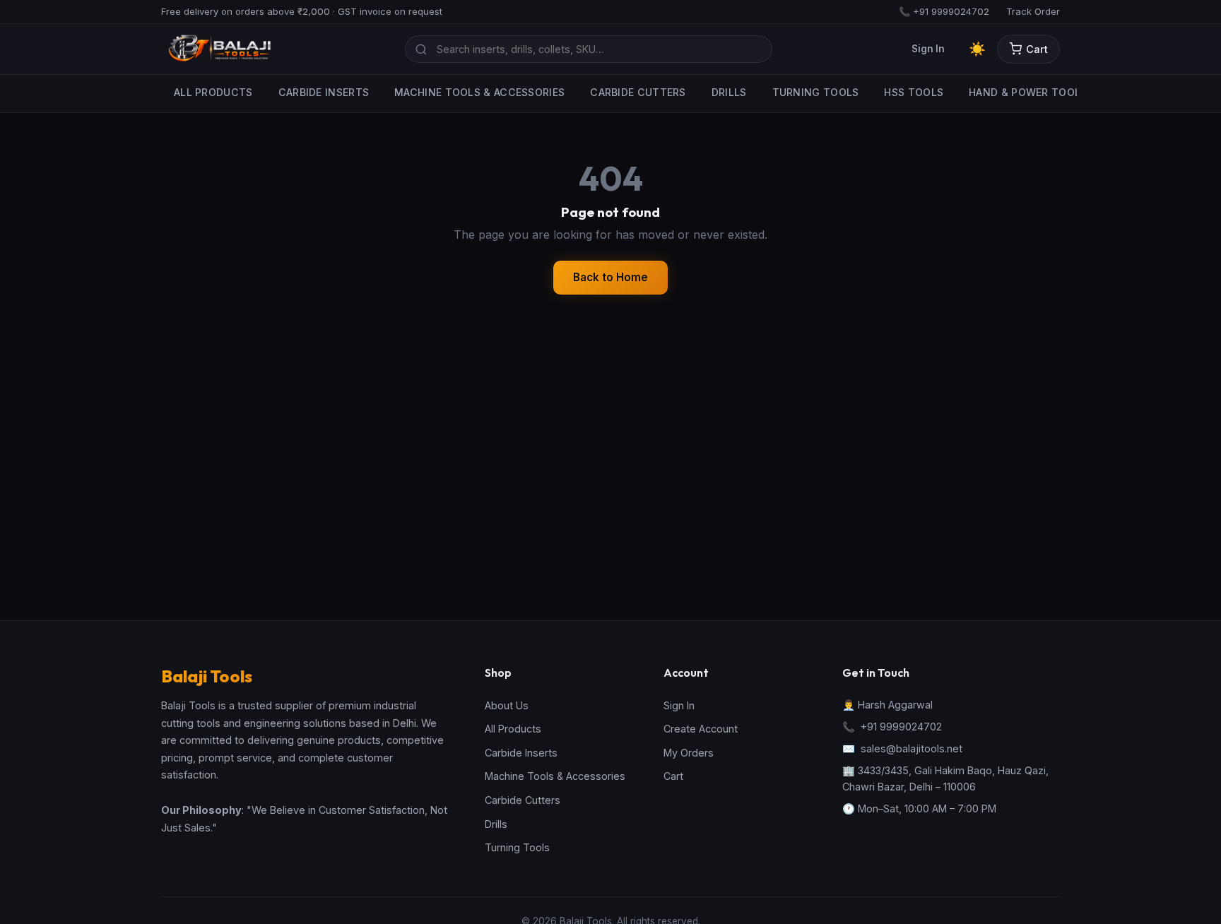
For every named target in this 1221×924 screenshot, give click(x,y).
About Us (507, 705)
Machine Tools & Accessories (479, 92)
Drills (729, 92)
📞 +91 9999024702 (944, 11)
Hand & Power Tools (1028, 92)
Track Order (1033, 11)
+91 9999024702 (901, 727)
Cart (1037, 49)
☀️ (977, 48)
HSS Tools (913, 92)
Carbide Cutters (638, 92)
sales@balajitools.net (911, 748)
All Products (213, 92)
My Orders (688, 753)
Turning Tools (815, 92)
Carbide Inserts (324, 92)
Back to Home (610, 277)
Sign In (928, 48)
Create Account (700, 729)
